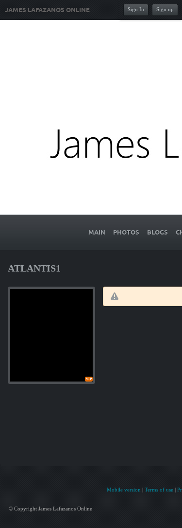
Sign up (165, 9)
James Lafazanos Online (47, 10)
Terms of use (159, 489)
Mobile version (124, 489)
